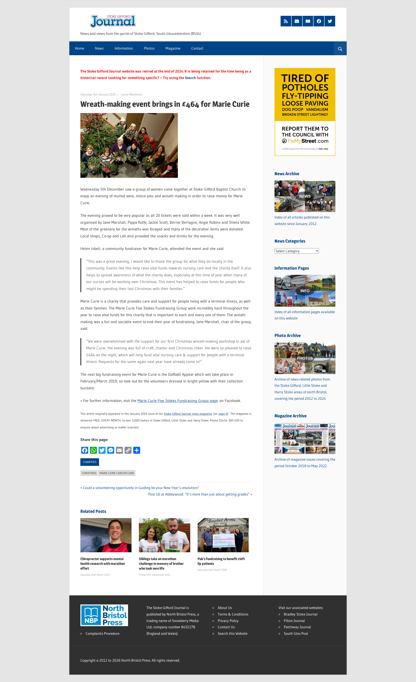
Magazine (173, 48)
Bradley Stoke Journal (300, 614)
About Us (225, 607)
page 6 (223, 414)
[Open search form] (340, 48)
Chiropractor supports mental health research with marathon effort (102, 564)
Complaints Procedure (102, 633)
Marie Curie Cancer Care (117, 473)
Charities (90, 462)
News (99, 48)
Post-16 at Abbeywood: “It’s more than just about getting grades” (199, 494)
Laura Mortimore (131, 94)
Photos (149, 48)
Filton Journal (294, 620)
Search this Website (232, 633)
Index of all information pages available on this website (305, 315)
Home (79, 48)
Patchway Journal (297, 627)
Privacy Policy (228, 620)
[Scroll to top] (409, 675)
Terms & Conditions (233, 614)
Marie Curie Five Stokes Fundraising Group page (178, 400)
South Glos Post (296, 633)
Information (124, 48)
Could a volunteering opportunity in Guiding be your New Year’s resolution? (141, 487)
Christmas (89, 473)
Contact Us (226, 627)
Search (190, 77)
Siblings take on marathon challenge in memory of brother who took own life (161, 564)
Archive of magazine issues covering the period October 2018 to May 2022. (305, 462)
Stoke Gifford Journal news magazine (188, 414)
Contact (197, 48)
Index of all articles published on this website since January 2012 (302, 220)
